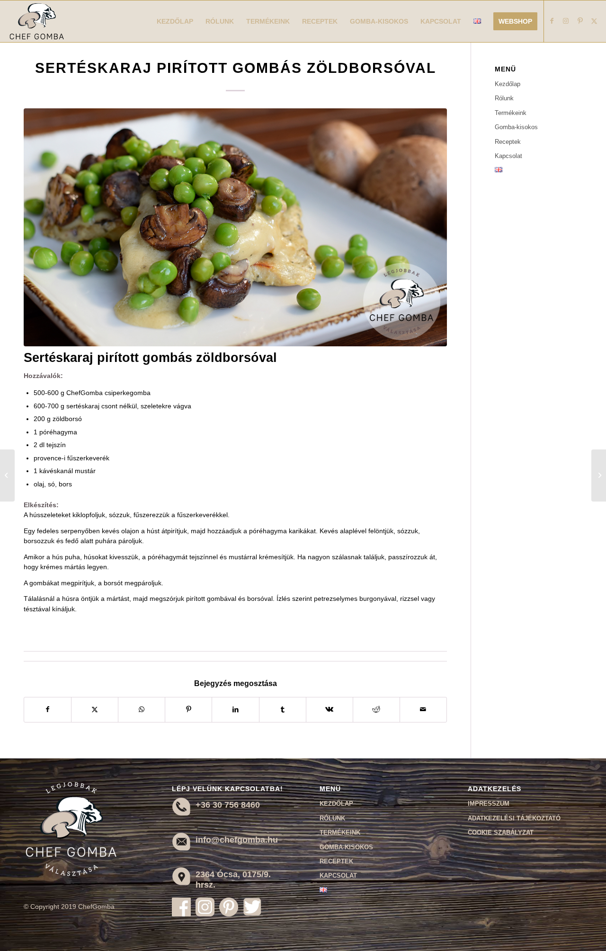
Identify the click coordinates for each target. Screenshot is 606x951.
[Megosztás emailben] (423, 709)
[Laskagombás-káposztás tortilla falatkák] (598, 475)
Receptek (508, 141)
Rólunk (504, 98)
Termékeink (510, 112)
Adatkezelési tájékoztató (514, 818)
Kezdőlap (507, 84)
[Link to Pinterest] (580, 21)
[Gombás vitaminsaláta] (7, 475)
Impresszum (488, 803)
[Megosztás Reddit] (376, 709)
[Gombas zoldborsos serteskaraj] (235, 227)
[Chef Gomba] (37, 21)
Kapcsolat (508, 155)
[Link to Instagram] (566, 21)
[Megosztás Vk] (329, 709)
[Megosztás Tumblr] (282, 709)
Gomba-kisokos (516, 127)
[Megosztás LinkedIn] (235, 709)
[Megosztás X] (94, 709)
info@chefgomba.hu (237, 840)
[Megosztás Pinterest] (188, 709)
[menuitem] (175, 21)
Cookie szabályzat (501, 832)
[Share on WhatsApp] (141, 709)
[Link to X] (594, 21)
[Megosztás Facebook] (47, 709)
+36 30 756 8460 (228, 805)
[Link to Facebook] (551, 21)
